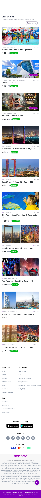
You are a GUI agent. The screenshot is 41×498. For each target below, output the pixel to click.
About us (5, 402)
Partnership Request (24, 378)
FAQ (19, 375)
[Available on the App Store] (12, 426)
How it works (22, 371)
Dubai (3, 385)
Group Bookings (23, 382)
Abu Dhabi (5, 389)
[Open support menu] (37, 482)
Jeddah (4, 375)
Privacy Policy (6, 412)
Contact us (5, 405)
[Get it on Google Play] (26, 426)
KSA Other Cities (7, 382)
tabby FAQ (21, 389)
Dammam (5, 378)
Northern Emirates (7, 392)
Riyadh (4, 371)
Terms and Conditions (9, 409)
